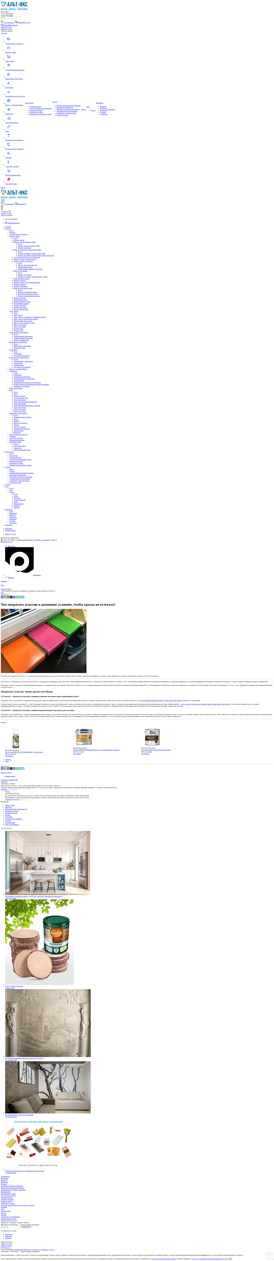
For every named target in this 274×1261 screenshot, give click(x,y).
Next (6, 761)
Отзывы (4, 1184)
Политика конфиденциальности (12, 1188)
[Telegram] (23, 597)
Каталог (12, 232)
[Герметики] (15, 109)
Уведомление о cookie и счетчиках (13, 1190)
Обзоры (4, 1215)
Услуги (12, 471)
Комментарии (10, 776)
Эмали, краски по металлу (27, 265)
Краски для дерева (24, 275)
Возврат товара (6, 1201)
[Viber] (14, 597)
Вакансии (4, 1182)
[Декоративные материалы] (15, 65)
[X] (11, 597)
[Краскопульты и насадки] (15, 144)
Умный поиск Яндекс (9, 1219)
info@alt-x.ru (7, 542)
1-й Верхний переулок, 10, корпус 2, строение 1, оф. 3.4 (36, 540)
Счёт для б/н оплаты (8, 1196)
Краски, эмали (19, 240)
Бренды (3, 1213)
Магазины (4, 1178)
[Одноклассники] (5, 597)
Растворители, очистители (23, 361)
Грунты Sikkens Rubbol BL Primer (152, 700)
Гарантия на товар (7, 1203)
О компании (5, 1176)
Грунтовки (18, 354)
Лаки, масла (18, 315)
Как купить (13, 456)
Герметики (18, 375)
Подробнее (9, 756)
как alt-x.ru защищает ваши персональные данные (210, 1259)
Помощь (4, 1207)
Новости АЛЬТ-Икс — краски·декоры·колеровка (21, 1225)
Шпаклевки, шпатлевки (22, 346)
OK (230, 1259)
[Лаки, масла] (15, 56)
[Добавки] (15, 153)
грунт (36, 700)
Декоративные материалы (23, 336)
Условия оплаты (7, 1197)
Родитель (15, 799)
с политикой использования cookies (163, 1259)
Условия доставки (7, 1199)
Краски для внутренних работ (29, 246)
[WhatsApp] (17, 597)
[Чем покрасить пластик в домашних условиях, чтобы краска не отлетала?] (43, 672)
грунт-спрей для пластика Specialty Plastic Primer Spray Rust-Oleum (205, 704)
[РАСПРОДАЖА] (15, 179)
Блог (11, 490)
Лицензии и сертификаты (10, 1217)
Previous (8, 759)
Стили (16, 496)
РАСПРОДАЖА (19, 446)
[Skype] (20, 597)
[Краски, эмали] (15, 48)
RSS (2, 593)
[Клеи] (15, 127)
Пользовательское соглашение (12, 1186)
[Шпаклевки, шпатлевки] (15, 74)
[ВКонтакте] (2, 597)
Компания (13, 513)
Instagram (37, 575)
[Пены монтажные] (15, 118)
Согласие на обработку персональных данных (18, 1205)
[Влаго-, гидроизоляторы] (15, 100)
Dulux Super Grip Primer (173, 700)
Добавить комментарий (9, 780)
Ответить (4, 789)
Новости (4, 1180)
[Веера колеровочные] (15, 170)
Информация (5, 1192)
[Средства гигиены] (15, 162)
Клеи (15, 394)
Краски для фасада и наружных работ (31, 253)
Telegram (11, 578)
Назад (11, 230)
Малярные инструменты (23, 417)
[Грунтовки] (15, 83)
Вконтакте (11, 546)
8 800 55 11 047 (6, 27)
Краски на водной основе (27, 292)
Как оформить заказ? (8, 1194)
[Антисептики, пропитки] (15, 39)
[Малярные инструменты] (15, 135)
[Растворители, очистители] (15, 92)
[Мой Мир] (8, 597)
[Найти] (2, 20)
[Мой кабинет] (2, 207)
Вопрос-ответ (6, 1211)
